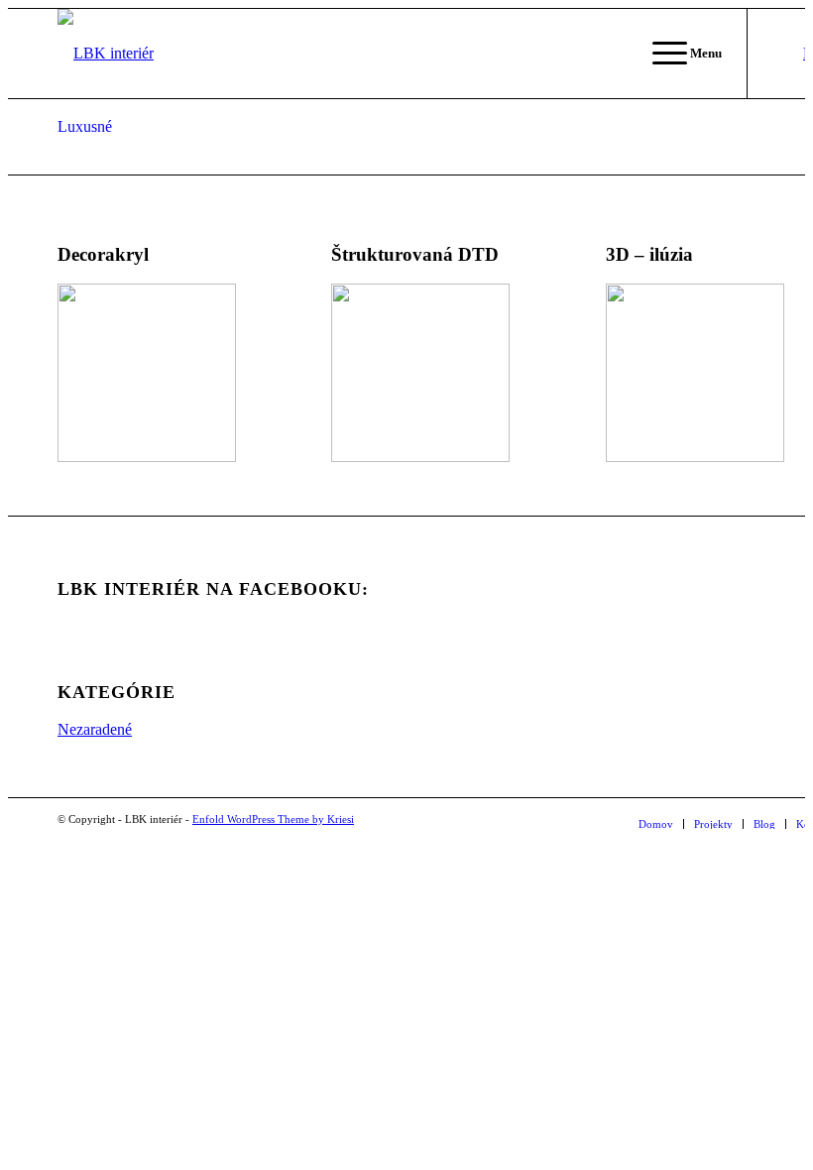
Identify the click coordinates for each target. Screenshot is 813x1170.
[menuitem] (656, 824)
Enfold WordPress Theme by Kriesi (273, 819)
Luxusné (85, 126)
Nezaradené (95, 729)
